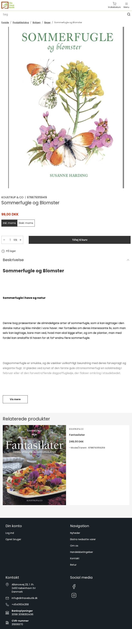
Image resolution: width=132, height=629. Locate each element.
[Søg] (129, 14)
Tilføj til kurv (79, 240)
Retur (73, 564)
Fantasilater (77, 435)
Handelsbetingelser (81, 552)
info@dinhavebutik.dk (24, 598)
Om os (74, 545)
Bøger (47, 22)
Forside (5, 22)
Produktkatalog (21, 22)
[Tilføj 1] (20, 240)
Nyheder (75, 533)
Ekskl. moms (26, 223)
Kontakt (74, 558)
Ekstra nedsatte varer (83, 539)
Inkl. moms (9, 223)
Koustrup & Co (12, 197)
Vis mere (15, 399)
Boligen (37, 22)
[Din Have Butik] (13, 5)
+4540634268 (20, 604)
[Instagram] (74, 595)
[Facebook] (74, 586)
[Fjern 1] (4, 240)
